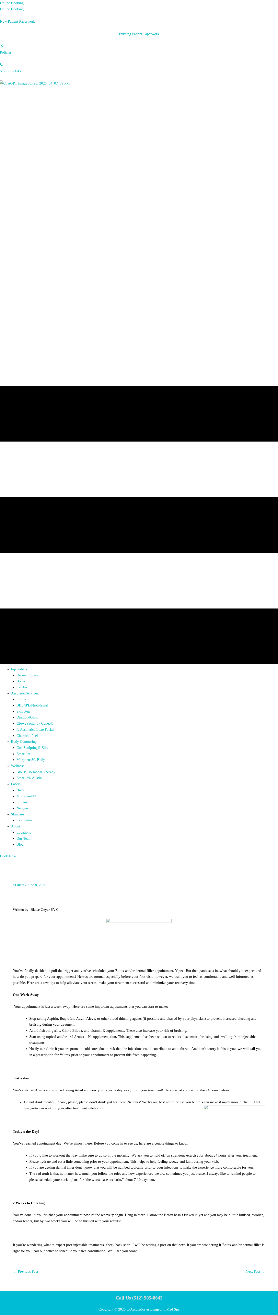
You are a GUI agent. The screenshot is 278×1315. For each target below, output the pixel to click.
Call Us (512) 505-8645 (139, 1298)
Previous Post (25, 1271)
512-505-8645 (10, 71)
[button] (19, 669)
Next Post (255, 1271)
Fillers (19, 885)
